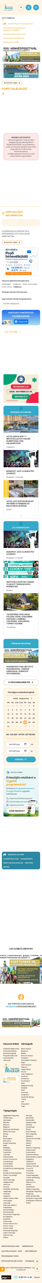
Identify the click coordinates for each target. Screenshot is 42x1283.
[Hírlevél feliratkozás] (2, 1269)
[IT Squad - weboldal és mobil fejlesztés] (37, 1277)
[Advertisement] (21, 115)
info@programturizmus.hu (18, 154)
